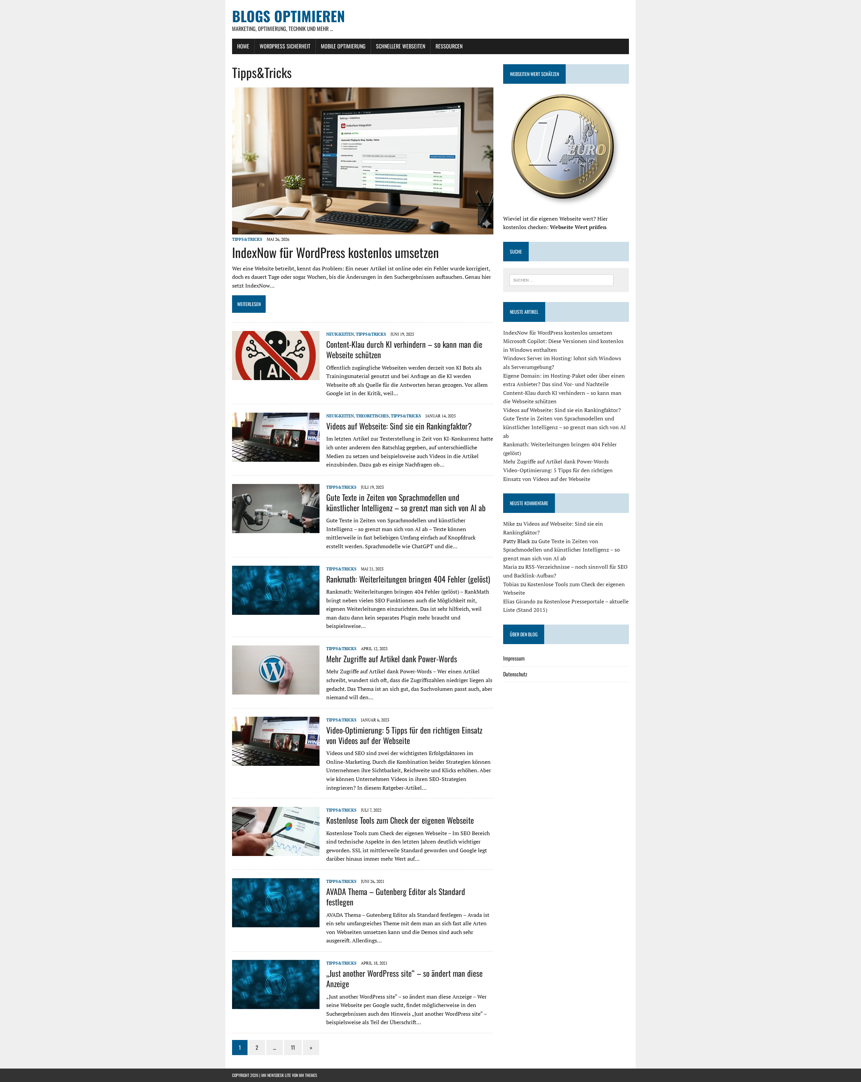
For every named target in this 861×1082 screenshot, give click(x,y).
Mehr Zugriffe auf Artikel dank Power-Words (391, 658)
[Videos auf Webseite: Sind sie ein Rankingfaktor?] (276, 457)
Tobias (511, 584)
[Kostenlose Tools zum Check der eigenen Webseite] (276, 851)
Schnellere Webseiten (400, 46)
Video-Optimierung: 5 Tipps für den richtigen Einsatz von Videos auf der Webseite (404, 735)
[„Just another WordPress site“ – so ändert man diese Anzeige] (276, 1004)
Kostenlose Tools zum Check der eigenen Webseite (400, 820)
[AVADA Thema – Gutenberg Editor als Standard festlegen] (276, 922)
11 (293, 1047)
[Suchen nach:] (561, 279)
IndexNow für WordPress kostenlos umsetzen (335, 252)
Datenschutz (515, 674)
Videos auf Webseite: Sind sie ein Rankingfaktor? (399, 426)
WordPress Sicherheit (285, 46)
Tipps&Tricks (247, 239)
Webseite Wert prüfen (578, 227)
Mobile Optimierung (343, 46)
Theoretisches (372, 415)
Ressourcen (449, 46)
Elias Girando (519, 601)
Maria (510, 566)
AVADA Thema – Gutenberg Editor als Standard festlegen (395, 896)
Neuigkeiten (340, 334)
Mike (509, 523)
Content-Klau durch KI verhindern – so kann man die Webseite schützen (404, 349)
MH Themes (308, 1075)
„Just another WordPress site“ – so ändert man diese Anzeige (404, 978)
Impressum (514, 658)
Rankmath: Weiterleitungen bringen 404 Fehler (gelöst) (408, 579)
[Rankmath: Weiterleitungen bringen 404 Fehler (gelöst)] (276, 610)
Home (243, 46)
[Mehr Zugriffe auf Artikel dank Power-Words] (276, 690)
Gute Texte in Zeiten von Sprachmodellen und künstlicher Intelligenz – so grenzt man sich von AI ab (406, 502)
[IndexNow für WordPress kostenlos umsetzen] (362, 230)
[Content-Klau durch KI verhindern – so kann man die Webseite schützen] (276, 375)
